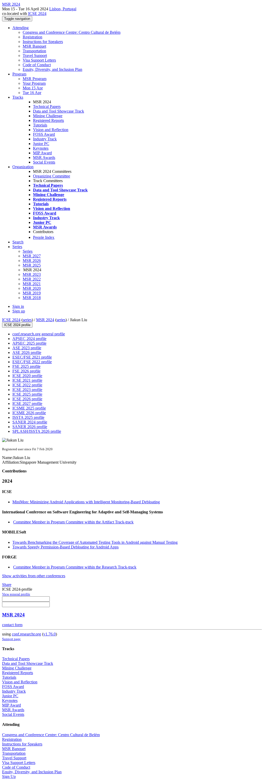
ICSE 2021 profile (27, 380)
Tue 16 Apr (32, 92)
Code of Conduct (37, 65)
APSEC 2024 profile (29, 338)
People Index (43, 237)
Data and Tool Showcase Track (58, 111)
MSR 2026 (32, 260)
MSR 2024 (45, 320)
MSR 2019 (32, 293)
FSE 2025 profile (26, 366)
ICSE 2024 (37, 13)
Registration (32, 37)
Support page (11, 639)
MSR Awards (44, 157)
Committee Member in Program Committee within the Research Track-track (74, 567)
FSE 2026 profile (26, 371)
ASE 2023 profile (26, 348)
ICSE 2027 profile (27, 403)
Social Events (44, 162)
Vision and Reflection (50, 130)
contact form (12, 625)
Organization (23, 167)
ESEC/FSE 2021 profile (32, 357)
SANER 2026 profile (29, 427)
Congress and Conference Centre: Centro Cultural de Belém (71, 32)
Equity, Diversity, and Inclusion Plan (52, 69)
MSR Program (34, 79)
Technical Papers (47, 106)
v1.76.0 (49, 634)
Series (27, 251)
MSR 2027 (32, 256)
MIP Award (42, 153)
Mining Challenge (47, 116)
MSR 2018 (32, 297)
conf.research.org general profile (38, 334)
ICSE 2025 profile (27, 394)
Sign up (18, 311)
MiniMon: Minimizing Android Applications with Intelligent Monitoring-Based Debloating (86, 502)
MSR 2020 (32, 288)
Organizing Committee (51, 176)
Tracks (17, 97)
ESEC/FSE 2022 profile (32, 362)
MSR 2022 (32, 279)
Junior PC (41, 143)
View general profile (16, 594)
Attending (20, 28)
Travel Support (35, 55)
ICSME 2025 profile (29, 408)
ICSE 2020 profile (27, 375)
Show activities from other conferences (33, 576)
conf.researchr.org (26, 634)
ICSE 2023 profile (27, 389)
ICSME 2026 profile (29, 413)
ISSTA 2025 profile (28, 417)
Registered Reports (48, 120)
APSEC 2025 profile (29, 343)
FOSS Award (44, 134)
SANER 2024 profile (29, 422)
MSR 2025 (32, 265)
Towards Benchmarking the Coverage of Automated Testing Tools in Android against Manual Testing (95, 542)
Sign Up (9, 776)
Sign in (18, 306)
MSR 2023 (32, 274)
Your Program (34, 83)
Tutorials (40, 125)
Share (6, 584)
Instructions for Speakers (43, 41)
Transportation (34, 51)
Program (19, 74)
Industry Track (45, 139)
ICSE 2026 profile (27, 399)
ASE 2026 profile (26, 352)
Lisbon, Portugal (62, 9)
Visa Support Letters (39, 60)
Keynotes (40, 148)
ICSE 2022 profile (27, 385)
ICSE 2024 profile (17, 325)
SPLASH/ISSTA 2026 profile (36, 431)
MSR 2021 (32, 284)
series (27, 320)
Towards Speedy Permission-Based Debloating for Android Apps (65, 547)
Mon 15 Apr (33, 88)
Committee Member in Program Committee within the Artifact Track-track (73, 522)
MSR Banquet (34, 46)
